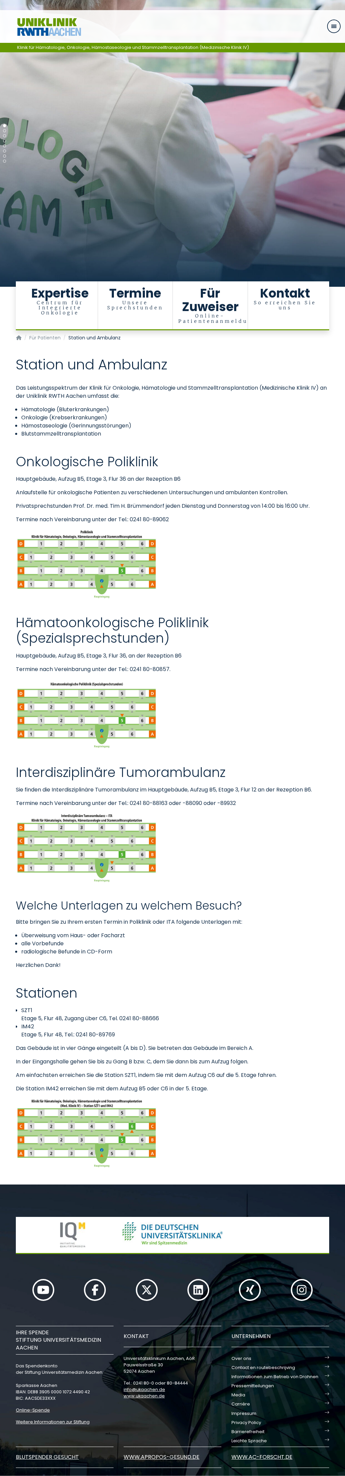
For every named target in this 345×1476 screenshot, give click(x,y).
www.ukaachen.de (144, 1396)
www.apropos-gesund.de (161, 1457)
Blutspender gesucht (47, 1457)
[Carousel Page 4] (4, 140)
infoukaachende (144, 1389)
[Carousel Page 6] (4, 150)
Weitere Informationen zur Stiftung (53, 1422)
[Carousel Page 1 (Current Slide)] (4, 125)
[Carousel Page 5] (4, 145)
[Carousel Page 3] (4, 135)
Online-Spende (33, 1410)
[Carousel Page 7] (4, 156)
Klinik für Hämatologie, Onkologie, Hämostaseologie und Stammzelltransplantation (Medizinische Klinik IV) (133, 47)
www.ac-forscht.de (261, 1457)
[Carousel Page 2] (4, 130)
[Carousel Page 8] (4, 161)
